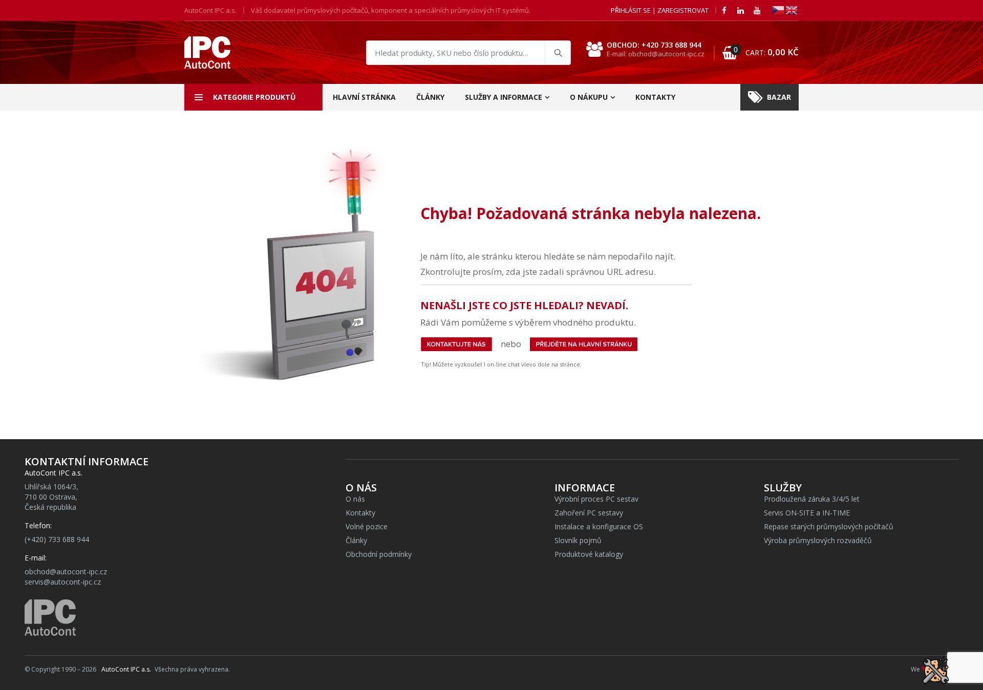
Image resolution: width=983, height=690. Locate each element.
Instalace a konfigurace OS (598, 526)
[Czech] (778, 9)
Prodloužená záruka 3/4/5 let (812, 499)
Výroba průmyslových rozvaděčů (818, 540)
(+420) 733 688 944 (57, 539)
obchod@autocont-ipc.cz (66, 571)
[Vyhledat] (557, 52)
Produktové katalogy (588, 554)
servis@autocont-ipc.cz (63, 582)
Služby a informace (503, 97)
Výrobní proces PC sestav (596, 499)
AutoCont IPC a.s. (126, 669)
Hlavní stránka (364, 97)
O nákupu (589, 97)
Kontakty (655, 97)
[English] (792, 9)
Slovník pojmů (578, 540)
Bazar (779, 97)
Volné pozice (367, 526)
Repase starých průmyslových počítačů (828, 526)
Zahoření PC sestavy (588, 513)
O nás (355, 499)
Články (430, 97)
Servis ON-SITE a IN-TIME (807, 513)
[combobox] (468, 52)
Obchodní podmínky (379, 554)
